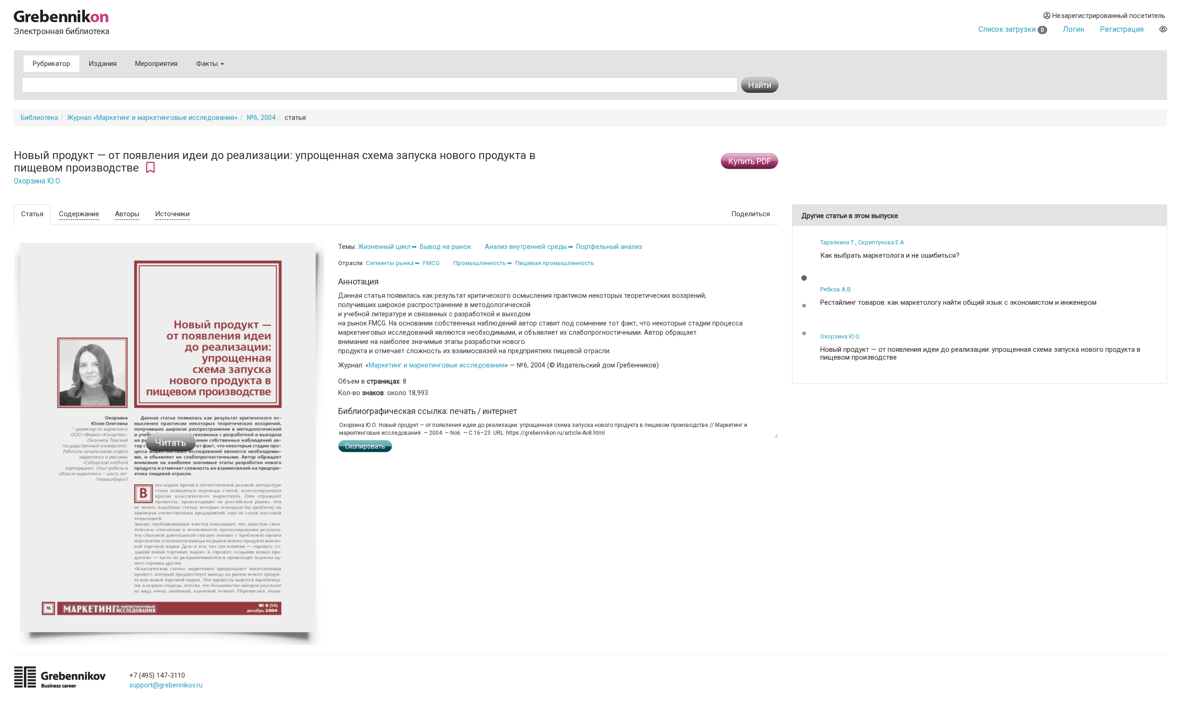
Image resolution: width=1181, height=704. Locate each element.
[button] (804, 278)
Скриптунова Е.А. (882, 242)
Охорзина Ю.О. (37, 181)
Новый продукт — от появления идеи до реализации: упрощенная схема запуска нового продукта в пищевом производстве (980, 353)
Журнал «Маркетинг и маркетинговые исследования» (152, 117)
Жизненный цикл (384, 246)
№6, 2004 (261, 117)
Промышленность (479, 263)
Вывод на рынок (445, 246)
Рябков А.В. (836, 289)
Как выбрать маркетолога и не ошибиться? (890, 256)
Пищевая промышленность (554, 263)
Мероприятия (156, 63)
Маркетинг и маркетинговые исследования (437, 365)
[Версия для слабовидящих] (1163, 29)
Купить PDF (749, 161)
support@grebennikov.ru (166, 685)
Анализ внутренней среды (526, 246)
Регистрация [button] (1122, 29)
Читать (170, 442)
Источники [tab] (172, 214)
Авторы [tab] (127, 214)
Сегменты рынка (390, 263)
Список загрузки (1011, 29)
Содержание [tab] (79, 214)
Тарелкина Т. (837, 242)
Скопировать (365, 446)
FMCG (431, 263)
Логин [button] (1073, 29)
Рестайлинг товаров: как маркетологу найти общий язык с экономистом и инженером (958, 303)
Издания (103, 63)
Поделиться (750, 214)
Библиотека (39, 117)
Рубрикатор (51, 63)
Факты (208, 63)
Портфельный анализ (609, 246)
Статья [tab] (32, 214)
